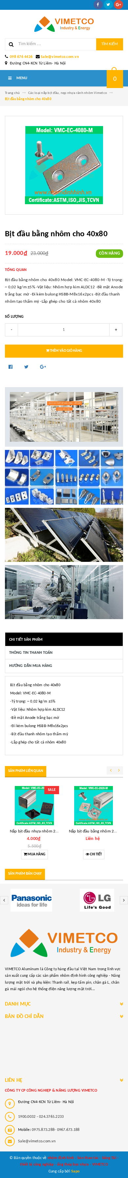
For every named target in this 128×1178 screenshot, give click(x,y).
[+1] (43, 367)
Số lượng (14, 317)
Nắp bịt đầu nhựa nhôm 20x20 (37, 831)
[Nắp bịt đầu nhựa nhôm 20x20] (34, 805)
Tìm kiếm (109, 44)
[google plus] (118, 4)
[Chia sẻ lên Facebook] (11, 367)
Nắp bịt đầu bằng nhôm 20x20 (96, 831)
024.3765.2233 (51, 1117)
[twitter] (108, 4)
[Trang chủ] (64, 24)
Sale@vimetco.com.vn (60, 57)
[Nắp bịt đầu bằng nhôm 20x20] (93, 805)
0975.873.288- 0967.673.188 (56, 1130)
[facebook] (98, 4)
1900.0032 (26, 1117)
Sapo (75, 1171)
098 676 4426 (21, 57)
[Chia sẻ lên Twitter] (27, 367)
